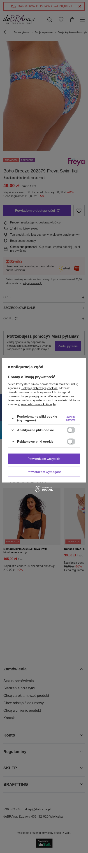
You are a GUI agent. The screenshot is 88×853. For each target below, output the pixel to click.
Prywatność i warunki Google (37, 404)
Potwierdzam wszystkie (44, 458)
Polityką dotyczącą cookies (39, 388)
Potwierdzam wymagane (44, 472)
